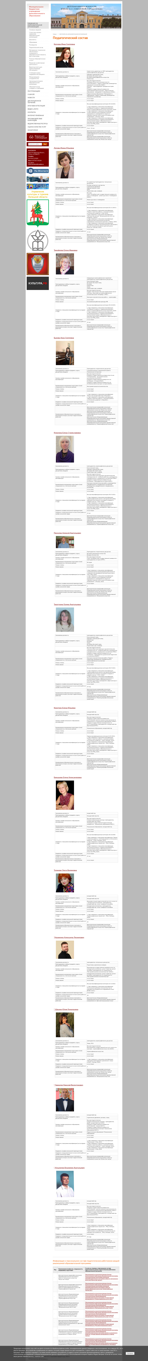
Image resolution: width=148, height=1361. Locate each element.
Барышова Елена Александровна (68, 777)
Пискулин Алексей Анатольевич (67, 533)
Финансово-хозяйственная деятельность (37, 63)
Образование (33, 42)
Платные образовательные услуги (37, 59)
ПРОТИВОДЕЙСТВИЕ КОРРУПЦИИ (35, 119)
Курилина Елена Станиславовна (67, 433)
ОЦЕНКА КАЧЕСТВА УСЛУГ (37, 127)
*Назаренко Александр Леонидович (69, 937)
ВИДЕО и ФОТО (33, 109)
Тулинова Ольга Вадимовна (65, 870)
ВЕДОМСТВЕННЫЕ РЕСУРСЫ (38, 123)
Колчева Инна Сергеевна (64, 44)
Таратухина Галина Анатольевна (67, 604)
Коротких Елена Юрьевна (64, 708)
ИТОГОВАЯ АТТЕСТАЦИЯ (36, 106)
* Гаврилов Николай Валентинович (68, 1085)
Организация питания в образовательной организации (36, 83)
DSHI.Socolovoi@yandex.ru (36, 164)
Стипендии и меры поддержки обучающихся (37, 73)
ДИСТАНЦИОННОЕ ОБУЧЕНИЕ (34, 101)
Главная (54, 34)
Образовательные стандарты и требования (36, 87)
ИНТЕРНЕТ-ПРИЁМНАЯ (36, 115)
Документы (32, 39)
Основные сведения (35, 29)
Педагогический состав (36, 47)
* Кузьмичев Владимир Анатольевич (69, 1168)
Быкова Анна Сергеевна (64, 338)
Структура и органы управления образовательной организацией (35, 35)
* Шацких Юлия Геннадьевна (66, 1009)
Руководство (33, 45)
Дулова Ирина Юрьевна (64, 148)
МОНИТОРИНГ (33, 130)
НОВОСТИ (31, 97)
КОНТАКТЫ (32, 112)
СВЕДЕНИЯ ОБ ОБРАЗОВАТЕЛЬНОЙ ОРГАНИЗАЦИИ (35, 25)
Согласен (130, 1353)
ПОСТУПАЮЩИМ (34, 91)
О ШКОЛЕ (31, 94)
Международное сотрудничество (34, 77)
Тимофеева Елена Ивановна (65, 250)
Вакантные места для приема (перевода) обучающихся (35, 69)
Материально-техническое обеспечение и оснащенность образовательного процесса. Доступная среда (37, 53)
